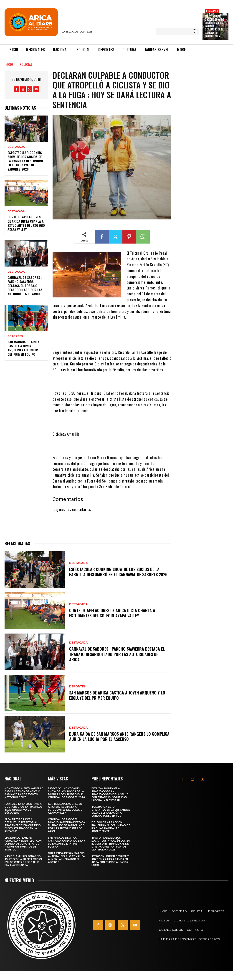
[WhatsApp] (143, 237)
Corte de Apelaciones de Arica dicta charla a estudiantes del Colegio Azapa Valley (26, 223)
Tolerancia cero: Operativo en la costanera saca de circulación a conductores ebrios (110, 811)
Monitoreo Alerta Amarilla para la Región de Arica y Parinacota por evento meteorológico (24, 793)
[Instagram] (23, 89)
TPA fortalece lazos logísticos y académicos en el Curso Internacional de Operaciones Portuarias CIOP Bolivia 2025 (110, 843)
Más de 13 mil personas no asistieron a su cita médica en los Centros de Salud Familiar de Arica (23, 861)
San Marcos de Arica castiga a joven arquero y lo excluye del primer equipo (24, 348)
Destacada (212, 11)
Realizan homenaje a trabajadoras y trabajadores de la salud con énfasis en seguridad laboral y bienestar (110, 794)
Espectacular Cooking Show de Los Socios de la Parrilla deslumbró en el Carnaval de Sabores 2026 (25, 160)
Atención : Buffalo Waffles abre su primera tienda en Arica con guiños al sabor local (110, 861)
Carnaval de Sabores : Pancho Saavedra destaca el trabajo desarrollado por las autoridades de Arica (25, 285)
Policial (26, 64)
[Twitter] (29, 89)
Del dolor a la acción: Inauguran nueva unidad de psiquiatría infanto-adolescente (110, 827)
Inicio (9, 64)
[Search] (194, 31)
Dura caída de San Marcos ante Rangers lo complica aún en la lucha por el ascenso (119, 736)
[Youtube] (36, 89)
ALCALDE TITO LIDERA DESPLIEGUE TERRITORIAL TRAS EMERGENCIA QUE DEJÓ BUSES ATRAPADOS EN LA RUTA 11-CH (23, 825)
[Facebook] (16, 89)
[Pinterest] (129, 237)
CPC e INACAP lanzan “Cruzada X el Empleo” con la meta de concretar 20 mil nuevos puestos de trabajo (23, 843)
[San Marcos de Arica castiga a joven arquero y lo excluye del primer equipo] (26, 318)
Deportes (15, 336)
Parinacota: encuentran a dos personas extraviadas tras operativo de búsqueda (24, 808)
